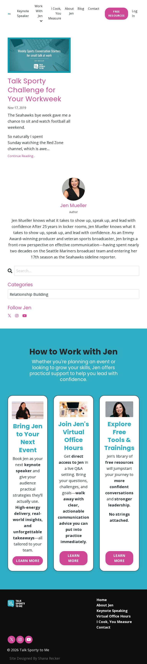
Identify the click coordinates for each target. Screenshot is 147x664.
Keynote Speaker (23, 13)
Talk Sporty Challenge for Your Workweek (34, 90)
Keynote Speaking (112, 610)
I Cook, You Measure (54, 13)
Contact (93, 8)
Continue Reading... (21, 156)
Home (101, 599)
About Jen (69, 11)
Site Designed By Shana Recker (35, 658)
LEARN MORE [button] (27, 560)
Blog (81, 8)
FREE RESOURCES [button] (116, 14)
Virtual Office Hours (113, 616)
